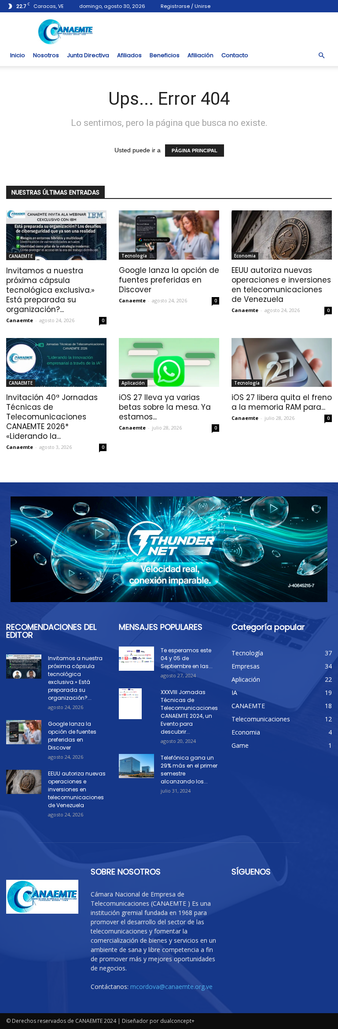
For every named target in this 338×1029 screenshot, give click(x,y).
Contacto (234, 55)
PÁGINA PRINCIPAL (194, 150)
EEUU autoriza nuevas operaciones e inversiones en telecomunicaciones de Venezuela (281, 285)
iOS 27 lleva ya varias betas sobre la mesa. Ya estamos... (165, 407)
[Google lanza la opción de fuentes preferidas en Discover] (169, 235)
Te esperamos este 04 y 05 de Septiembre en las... (187, 658)
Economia (245, 256)
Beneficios (165, 55)
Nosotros (46, 55)
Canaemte (19, 320)
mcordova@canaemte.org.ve (171, 986)
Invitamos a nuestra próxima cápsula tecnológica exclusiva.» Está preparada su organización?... (50, 290)
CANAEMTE (21, 256)
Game (240, 745)
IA (234, 692)
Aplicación (133, 383)
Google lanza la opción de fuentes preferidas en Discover (169, 280)
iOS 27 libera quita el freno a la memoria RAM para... (281, 402)
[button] (321, 55)
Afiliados (129, 55)
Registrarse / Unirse (185, 6)
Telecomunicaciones (260, 719)
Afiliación (200, 55)
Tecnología (134, 256)
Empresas (245, 666)
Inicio (17, 55)
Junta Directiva (88, 55)
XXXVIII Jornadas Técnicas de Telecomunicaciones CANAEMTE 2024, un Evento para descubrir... (189, 711)
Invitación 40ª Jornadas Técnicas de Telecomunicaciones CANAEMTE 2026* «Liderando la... (52, 416)
